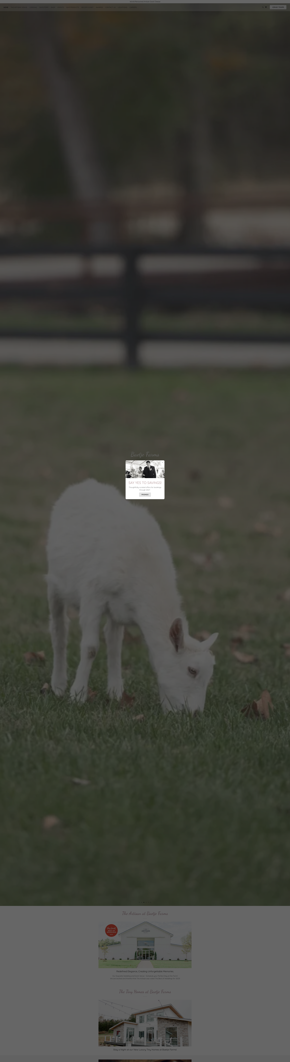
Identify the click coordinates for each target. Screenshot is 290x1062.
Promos (145, 494)
